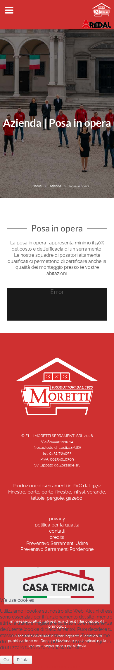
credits (57, 537)
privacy (57, 518)
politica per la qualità (57, 525)
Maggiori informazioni (57, 666)
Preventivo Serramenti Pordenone (57, 549)
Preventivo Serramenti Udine (57, 543)
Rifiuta (23, 659)
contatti (57, 531)
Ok (6, 659)
